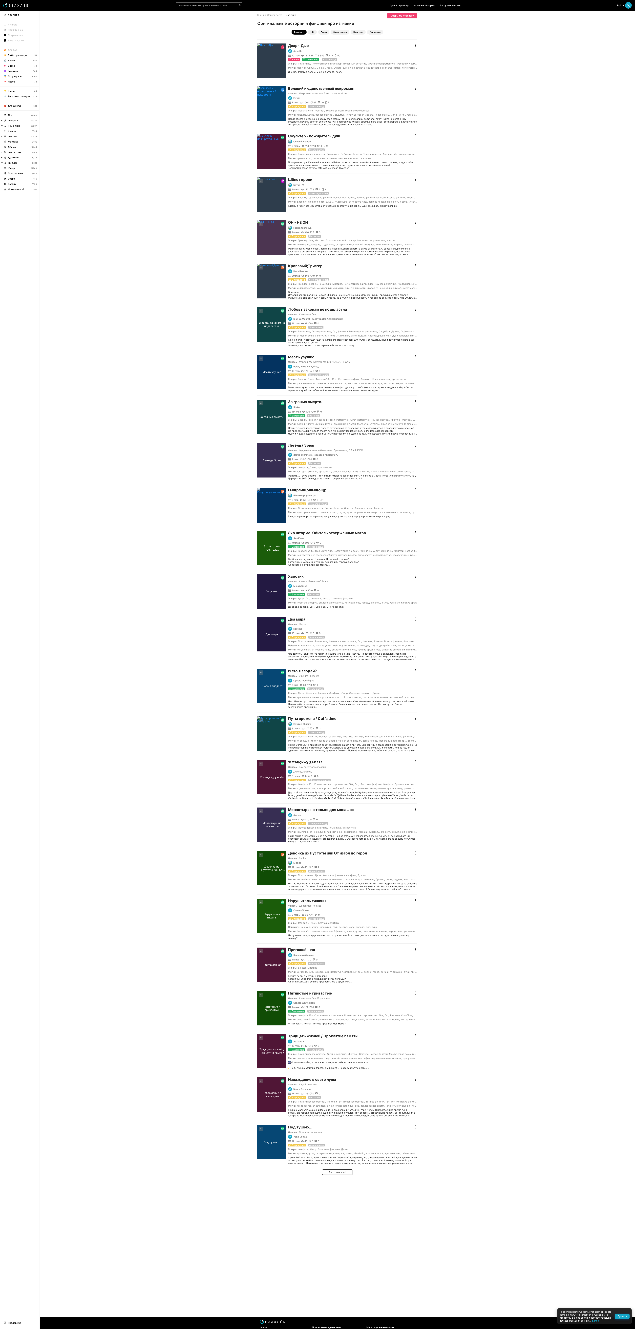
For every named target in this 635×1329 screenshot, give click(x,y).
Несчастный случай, (390, 288)
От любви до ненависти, (310, 335)
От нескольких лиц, (321, 831)
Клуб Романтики (308, 1084)
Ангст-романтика (321, 331)
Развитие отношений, (393, 649)
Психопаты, (303, 244)
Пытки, (343, 383)
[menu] (20, 101)
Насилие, (366, 383)
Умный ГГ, (338, 288)
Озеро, (375, 512)
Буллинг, (380, 879)
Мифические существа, (324, 740)
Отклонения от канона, (325, 383)
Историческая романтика (312, 827)
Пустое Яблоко (302, 724)
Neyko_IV (298, 185)
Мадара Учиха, (324, 645)
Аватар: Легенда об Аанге (313, 581)
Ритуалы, (387, 67)
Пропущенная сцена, (414, 1058)
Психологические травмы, (417, 67)
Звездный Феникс (303, 955)
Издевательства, (306, 288)
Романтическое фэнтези (311, 154)
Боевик (302, 197)
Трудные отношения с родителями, (317, 697)
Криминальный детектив (412, 283)
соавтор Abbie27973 (326, 455)
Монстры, (413, 201)
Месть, (358, 697)
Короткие (358, 32)
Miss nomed (300, 586)
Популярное (14, 76)
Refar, (296, 366)
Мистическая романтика (382, 63)
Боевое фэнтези (335, 110)
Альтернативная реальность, (394, 471)
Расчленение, (304, 383)
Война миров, (370, 740)
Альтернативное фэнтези (369, 508)
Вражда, (351, 512)
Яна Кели (298, 538)
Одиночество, (373, 67)
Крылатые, (303, 831)
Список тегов (274, 15)
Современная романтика (328, 1015)
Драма (395, 331)
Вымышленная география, (356, 1058)
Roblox (302, 858)
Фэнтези (319, 110)
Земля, (315, 927)
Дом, (299, 512)
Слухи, (342, 512)
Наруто (345, 361)
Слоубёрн (384, 331)
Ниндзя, (400, 383)
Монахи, (321, 67)
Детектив (326, 550)
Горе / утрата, (334, 67)
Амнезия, (386, 831)
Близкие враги (409, 602)
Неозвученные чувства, (406, 555)
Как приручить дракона (312, 767)
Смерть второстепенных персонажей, (318, 1058)
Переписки (375, 32)
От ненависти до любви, (401, 423)
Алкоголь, (389, 383)
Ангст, (354, 335)
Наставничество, (347, 555)
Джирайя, (384, 645)
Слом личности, (306, 423)
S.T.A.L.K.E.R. (356, 450)
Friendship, (363, 423)
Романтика (304, 63)
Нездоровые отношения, (411, 788)
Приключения (306, 110)
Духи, (407, 971)
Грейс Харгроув (302, 228)
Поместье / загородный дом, (346, 971)
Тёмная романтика (385, 283)
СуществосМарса (303, 680)
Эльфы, (330, 201)
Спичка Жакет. (301, 910)
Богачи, (385, 971)
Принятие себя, (316, 201)
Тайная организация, (350, 740)
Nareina (297, 629)
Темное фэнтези (372, 154)
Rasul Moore (300, 271)
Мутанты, (374, 423)
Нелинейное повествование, (313, 879)
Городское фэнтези (309, 550)
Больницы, (310, 67)
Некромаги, (354, 383)
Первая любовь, (413, 244)
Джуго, (375, 645)
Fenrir (296, 98)
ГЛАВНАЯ (13, 15)
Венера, (343, 927)
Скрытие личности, (355, 288)
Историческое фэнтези (328, 736)
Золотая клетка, (375, 1153)
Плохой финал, (345, 697)
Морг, (300, 67)
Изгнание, (412, 114)
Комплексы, (404, 512)
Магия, (394, 114)
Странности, (325, 512)
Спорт (11, 178)
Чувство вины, (392, 1153)
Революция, (364, 512)
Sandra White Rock (304, 1003)
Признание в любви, (345, 423)
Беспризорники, (417, 740)
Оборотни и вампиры (409, 63)
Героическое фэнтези (357, 110)
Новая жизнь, (382, 114)
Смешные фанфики (342, 598)
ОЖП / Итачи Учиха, (401, 645)
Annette (297, 51)
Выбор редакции (17, 55)
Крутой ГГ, (372, 288)
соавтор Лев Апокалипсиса (327, 319)
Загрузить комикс (450, 5)
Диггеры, (302, 471)
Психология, (411, 697)
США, (327, 971)
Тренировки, (310, 512)
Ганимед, (305, 927)
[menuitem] (20, 15)
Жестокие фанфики (348, 379)
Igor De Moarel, (302, 319)
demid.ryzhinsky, (303, 455)
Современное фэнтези (310, 508)
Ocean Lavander (302, 141)
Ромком (378, 641)
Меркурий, (326, 927)
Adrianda (298, 1041)
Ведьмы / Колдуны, (346, 114)
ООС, (358, 602)
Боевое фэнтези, (325, 114)
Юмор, (385, 602)
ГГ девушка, (341, 201)
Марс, (352, 927)
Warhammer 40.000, (320, 361)
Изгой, (402, 114)
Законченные (340, 32)
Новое (11, 81)
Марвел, (303, 361)
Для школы (14, 105)
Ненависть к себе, (397, 201)
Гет (334, 331)
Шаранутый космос (310, 905)
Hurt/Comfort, (365, 555)
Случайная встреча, (354, 67)
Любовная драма (410, 331)
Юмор (325, 598)
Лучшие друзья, (324, 423)
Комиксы (13, 71)
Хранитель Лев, (308, 998)
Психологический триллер (327, 63)
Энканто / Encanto (309, 675)
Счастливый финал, (332, 931)
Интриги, (398, 244)
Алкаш (297, 815)
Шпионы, (410, 383)
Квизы (11, 91)
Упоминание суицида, (416, 931)
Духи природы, (400, 335)
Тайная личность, (411, 1153)
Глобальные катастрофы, (393, 740)
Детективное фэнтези (346, 550)
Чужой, (336, 361)
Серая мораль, (365, 114)
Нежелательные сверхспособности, (317, 555)
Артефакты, (325, 471)
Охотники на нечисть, (350, 158)
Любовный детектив (354, 63)
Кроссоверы (399, 379)
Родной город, (372, 971)
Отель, (389, 879)
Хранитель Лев (307, 314)
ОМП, (327, 335)
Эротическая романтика (408, 784)
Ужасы (410, 197)
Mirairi (297, 863)
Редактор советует (19, 96)
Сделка (367, 158)
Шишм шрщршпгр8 (304, 495)
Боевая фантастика (344, 197)
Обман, (397, 67)
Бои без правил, (377, 201)
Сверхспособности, (344, 471)
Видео (11, 65)
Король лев (323, 998)
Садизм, (398, 879)
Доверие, (302, 201)
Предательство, (306, 114)
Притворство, (304, 158)
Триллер (303, 240)
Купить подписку (399, 5)
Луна (374, 927)
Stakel (296, 407)
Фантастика (349, 827)
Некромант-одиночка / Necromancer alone (323, 93)
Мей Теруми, (340, 645)
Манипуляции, (324, 288)
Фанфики (343, 331)
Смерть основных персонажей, (386, 697)
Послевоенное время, (372, 1105)
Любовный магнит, (342, 788)
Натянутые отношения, (398, 1105)
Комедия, (350, 602)
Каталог (264, 1327)
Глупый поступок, (365, 244)
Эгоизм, (316, 931)
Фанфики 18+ (323, 379)
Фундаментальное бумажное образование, (323, 450)
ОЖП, (389, 335)
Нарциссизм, (396, 931)
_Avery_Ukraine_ (302, 771)
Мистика (319, 240)
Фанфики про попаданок (342, 641)
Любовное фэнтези (351, 154)
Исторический (16, 189)
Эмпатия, (313, 471)
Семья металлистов (310, 1132)
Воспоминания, (388, 512)
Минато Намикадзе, (359, 645)
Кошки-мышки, (384, 244)
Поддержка (14, 1323)
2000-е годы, (316, 971)
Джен (311, 379)
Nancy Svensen (302, 1089)
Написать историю (424, 5)
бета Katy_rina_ (310, 366)
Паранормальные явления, (386, 1058)
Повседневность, (371, 602)
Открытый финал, (340, 335)
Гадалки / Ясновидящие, (371, 335)
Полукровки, (358, 1019)
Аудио (324, 32)
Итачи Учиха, (307, 645)
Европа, (360, 927)
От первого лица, (358, 201)
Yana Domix (300, 1137)
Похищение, (319, 158)
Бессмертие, (351, 831)
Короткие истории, (307, 602)
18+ (312, 32)
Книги (260, 15)
